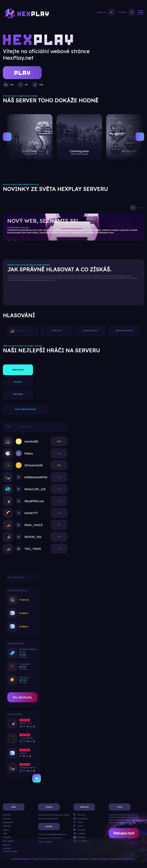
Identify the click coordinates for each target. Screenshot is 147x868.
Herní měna (18, 394)
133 (26, 85)
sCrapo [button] (104, 859)
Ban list (6, 844)
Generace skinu (10, 851)
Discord (81, 815)
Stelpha (23, 753)
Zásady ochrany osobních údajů (53, 815)
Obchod (7, 818)
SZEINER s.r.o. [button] (128, 859)
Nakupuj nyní (124, 833)
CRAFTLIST (57, 331)
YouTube (81, 830)
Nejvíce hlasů (18, 370)
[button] (7, 136)
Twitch (80, 826)
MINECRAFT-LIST (90, 331)
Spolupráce (8, 822)
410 (11, 85)
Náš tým (7, 826)
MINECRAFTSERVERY (124, 331)
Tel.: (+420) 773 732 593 (49, 838)
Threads (81, 837)
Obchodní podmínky (48, 818)
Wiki (5, 833)
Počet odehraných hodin (25, 409)
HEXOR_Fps (26, 723)
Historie (141, 207)
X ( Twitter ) (82, 841)
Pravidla (7, 837)
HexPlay (7, 815)
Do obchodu (22, 697)
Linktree (81, 833)
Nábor (6, 830)
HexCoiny (18, 382)
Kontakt (7, 848)
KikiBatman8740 (28, 767)
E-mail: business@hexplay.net (52, 834)
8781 (41, 85)
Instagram (82, 818)
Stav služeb (8, 841)
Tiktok (80, 822)
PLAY (22, 72)
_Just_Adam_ (27, 738)
